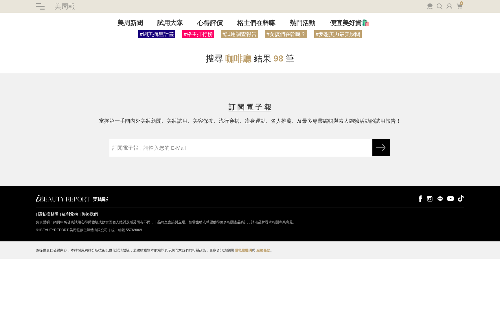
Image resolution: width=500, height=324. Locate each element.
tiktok (461, 198)
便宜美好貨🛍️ (350, 22)
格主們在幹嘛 (256, 22)
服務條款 (263, 250)
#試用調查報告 (240, 34)
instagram (430, 198)
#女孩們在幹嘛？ (286, 34)
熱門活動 (302, 22)
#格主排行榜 (198, 34)
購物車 (459, 6)
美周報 (64, 6)
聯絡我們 (90, 214)
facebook (419, 198)
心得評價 (210, 22)
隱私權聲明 (48, 214)
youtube (450, 198)
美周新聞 (130, 22)
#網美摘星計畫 (157, 34)
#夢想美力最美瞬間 (338, 34)
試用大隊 (170, 22)
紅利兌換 (70, 214)
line (440, 198)
